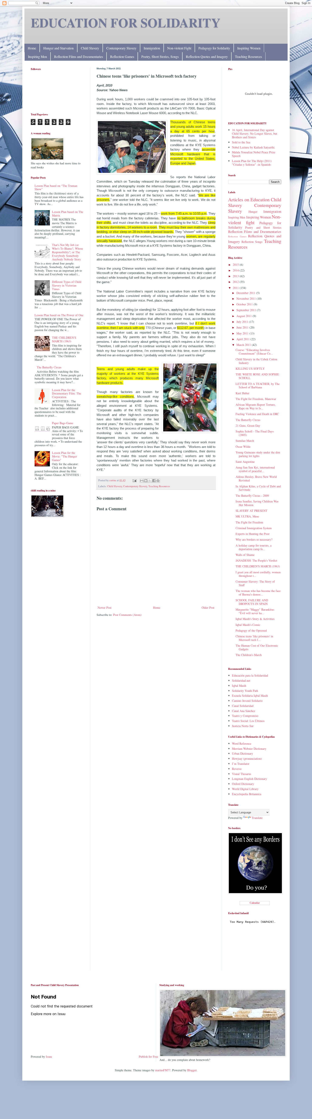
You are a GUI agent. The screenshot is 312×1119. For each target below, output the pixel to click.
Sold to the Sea (241, 142)
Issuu (49, 1057)
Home (32, 48)
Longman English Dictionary (249, 779)
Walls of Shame (245, 555)
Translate (257, 818)
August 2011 (244, 316)
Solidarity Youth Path (245, 691)
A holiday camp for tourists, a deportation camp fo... (253, 547)
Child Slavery (90, 48)
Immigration (152, 48)
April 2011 (243, 339)
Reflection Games (122, 56)
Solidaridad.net (241, 680)
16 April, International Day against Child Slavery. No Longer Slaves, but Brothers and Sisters (254, 133)
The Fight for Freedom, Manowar (256, 399)
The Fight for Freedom (249, 522)
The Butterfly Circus (49, 367)
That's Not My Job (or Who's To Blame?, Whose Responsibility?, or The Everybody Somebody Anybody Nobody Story (67, 252)
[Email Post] (134, 480)
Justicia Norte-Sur (243, 726)
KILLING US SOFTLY (250, 368)
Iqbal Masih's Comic (248, 625)
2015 (236, 265)
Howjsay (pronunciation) (247, 759)
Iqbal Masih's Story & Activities (255, 619)
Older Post (208, 608)
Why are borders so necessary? (254, 539)
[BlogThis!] (146, 480)
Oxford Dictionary (243, 784)
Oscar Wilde (243, 447)
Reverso (237, 769)
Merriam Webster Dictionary (249, 749)
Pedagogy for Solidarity (214, 48)
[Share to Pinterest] (158, 480)
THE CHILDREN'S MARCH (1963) (64, 339)
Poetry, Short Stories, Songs (160, 56)
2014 (236, 270)
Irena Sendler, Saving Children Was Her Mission (257, 503)
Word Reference (241, 743)
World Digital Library (245, 789)
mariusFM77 (162, 1070)
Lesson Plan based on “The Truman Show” (56, 187)
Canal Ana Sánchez (243, 711)
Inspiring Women (248, 48)
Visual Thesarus (241, 774)
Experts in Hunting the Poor (253, 534)
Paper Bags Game (62, 423)
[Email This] (142, 480)
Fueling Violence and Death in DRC (257, 414)
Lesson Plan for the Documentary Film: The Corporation (66, 393)
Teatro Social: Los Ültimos (248, 721)
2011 (236, 288)
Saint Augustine (245, 462)
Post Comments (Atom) (127, 615)
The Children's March (249, 655)
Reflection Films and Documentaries (78, 56)
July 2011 (242, 322)
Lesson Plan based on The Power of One (59, 315)
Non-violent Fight (179, 48)
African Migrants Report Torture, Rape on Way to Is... (256, 406)
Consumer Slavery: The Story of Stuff (255, 583)
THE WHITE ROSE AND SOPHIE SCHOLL (257, 376)
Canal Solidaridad (242, 706)
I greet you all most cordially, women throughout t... (258, 574)
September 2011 (246, 310)
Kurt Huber (242, 393)
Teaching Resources (248, 56)
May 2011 (242, 333)
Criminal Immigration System (254, 528)
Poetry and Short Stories (263, 227)
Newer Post (104, 608)
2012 (236, 282)
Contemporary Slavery (121, 48)
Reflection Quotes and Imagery (207, 56)
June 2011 (242, 327)
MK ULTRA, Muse (247, 516)
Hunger (253, 212)
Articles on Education (249, 199)
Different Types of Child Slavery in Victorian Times (66, 285)
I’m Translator (240, 764)
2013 (236, 276)
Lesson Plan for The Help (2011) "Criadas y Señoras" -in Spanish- (252, 162)
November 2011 (246, 299)
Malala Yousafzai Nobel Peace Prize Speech (253, 154)
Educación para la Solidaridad (250, 675)
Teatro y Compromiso (245, 716)
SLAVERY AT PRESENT (251, 511)
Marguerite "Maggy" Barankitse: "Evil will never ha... (255, 611)
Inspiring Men (37, 56)
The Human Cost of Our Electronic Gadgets (257, 647)
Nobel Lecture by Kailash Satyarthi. (253, 147)
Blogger (192, 1070)
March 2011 (244, 345)
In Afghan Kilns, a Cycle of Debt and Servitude (258, 488)
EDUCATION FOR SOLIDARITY (125, 22)
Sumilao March (245, 441)
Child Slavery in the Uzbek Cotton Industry (256, 361)
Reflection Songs (252, 242)
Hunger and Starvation (58, 48)
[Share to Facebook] (154, 480)
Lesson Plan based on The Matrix (67, 213)
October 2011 (245, 304)
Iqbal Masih (239, 686)
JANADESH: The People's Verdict (256, 560)
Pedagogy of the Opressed (251, 630)
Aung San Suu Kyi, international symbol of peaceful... (255, 469)
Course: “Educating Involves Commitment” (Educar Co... (254, 351)
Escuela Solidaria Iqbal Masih (250, 696)
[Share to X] (150, 480)
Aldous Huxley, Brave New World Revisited (256, 478)
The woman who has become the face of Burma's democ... (258, 592)
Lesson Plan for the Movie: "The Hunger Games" (64, 456)
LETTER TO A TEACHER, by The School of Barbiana (258, 385)
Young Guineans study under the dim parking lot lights (258, 454)
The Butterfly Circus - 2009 (252, 496)
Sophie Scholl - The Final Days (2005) (255, 433)
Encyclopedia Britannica (246, 794)
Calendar (255, 903)
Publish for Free (148, 1057)
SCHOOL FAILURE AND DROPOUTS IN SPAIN (252, 602)
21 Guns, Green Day (248, 426)
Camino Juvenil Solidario (247, 701)
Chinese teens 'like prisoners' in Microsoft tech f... (254, 638)
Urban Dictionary (242, 753)
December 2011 (246, 293)
